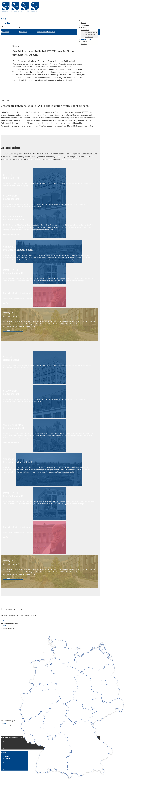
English (7, 23)
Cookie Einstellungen (63, 737)
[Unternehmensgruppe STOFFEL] (20, 11)
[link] (19, 27)
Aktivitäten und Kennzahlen (46, 32)
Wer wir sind (5, 32)
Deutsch (3, 19)
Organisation (23, 32)
